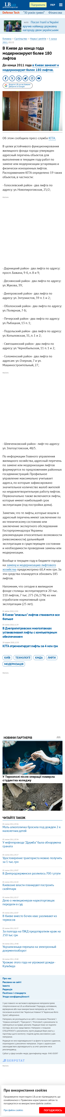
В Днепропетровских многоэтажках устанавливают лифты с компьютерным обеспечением (30, 632)
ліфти (52, 657)
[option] (32, 26)
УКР (52, 5)
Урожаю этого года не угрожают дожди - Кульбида (29, 964)
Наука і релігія (38, 38)
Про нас (7, 978)
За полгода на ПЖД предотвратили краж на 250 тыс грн (32, 933)
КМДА (39, 657)
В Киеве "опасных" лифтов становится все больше (31, 617)
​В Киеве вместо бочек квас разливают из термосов (30, 918)
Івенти (6, 985)
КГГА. (52, 138)
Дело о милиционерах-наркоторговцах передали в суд (28, 902)
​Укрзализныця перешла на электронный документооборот (29, 949)
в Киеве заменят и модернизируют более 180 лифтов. (31, 67)
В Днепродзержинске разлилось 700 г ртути (31, 873)
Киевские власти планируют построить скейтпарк (28, 887)
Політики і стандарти (14, 992)
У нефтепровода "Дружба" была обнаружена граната (32, 844)
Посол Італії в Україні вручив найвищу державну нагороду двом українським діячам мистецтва (41, 28)
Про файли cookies (13, 1110)
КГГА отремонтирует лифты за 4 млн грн (30, 646)
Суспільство (20, 38)
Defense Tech (11, 12)
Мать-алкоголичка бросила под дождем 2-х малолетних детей (31, 829)
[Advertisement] (32, 231)
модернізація (13, 664)
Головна (7, 38)
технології (22, 657)
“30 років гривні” (34, 12)
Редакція (7, 989)
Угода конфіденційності (16, 996)
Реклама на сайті (12, 982)
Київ (7, 657)
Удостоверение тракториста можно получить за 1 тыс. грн (32, 860)
